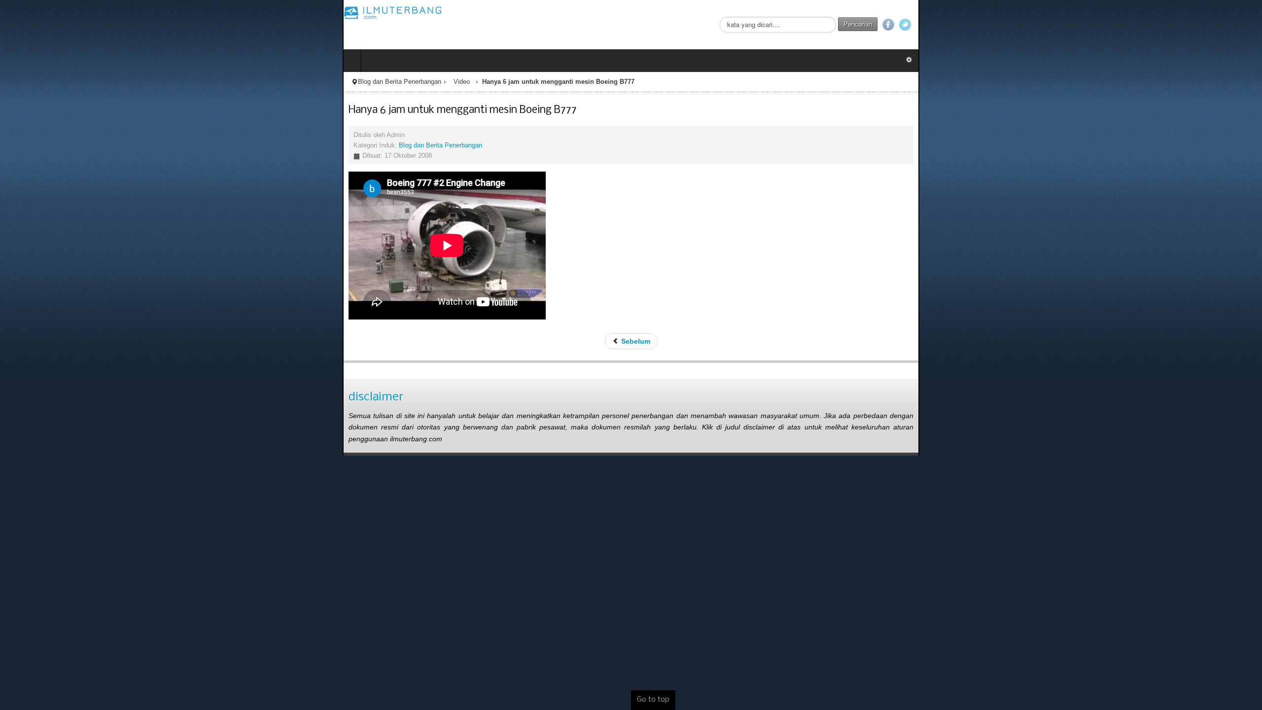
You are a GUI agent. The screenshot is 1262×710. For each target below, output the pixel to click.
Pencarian (1200, 24)
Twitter (1248, 25)
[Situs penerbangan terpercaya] (50, 12)
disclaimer (33, 397)
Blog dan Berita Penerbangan (57, 81)
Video (119, 81)
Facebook (1231, 25)
